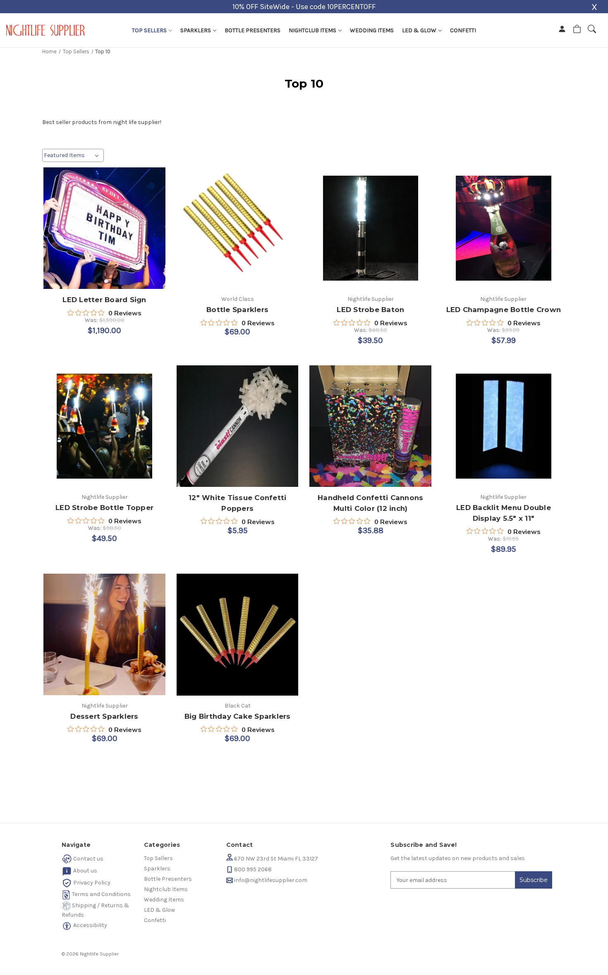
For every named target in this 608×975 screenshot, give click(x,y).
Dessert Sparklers (104, 716)
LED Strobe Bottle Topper (104, 507)
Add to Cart (503, 229)
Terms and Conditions (101, 894)
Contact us (87, 858)
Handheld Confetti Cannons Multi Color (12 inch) (370, 502)
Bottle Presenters (252, 30)
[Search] (591, 30)
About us (84, 870)
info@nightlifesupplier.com (270, 880)
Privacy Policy (91, 882)
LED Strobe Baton (370, 309)
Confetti (463, 30)
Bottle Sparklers (237, 309)
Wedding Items (372, 30)
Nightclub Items (313, 30)
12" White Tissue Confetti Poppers (237, 502)
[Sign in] (562, 30)
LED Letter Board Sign (104, 300)
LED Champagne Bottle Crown (503, 309)
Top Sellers (150, 30)
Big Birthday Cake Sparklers (237, 716)
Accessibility (89, 925)
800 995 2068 (252, 869)
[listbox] (73, 155)
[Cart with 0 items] (577, 30)
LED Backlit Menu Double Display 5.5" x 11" (503, 512)
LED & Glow (420, 30)
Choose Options (105, 229)
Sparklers (196, 30)
